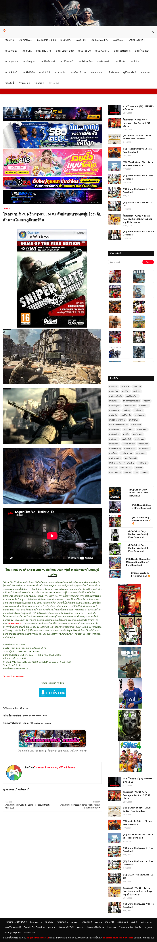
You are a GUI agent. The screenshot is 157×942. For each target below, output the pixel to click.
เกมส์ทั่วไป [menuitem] (44, 72)
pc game (74, 922)
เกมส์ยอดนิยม (114, 434)
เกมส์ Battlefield (131, 458)
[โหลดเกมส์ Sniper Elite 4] (130, 648)
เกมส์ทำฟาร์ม (126, 415)
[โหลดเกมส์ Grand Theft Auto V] (130, 616)
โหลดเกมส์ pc (62, 922)
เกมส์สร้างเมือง (129, 449)
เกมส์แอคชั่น (141, 453)
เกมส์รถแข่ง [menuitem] (11, 50)
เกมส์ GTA (113, 468)
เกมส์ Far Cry (142, 463)
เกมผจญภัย (113, 386)
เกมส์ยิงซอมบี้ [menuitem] (66, 61)
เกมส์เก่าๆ (136, 391)
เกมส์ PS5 (138, 468)
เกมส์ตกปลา (143, 406)
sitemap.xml (29, 932)
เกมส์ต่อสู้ (126, 410)
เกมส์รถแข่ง (113, 439)
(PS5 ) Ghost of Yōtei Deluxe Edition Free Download (137, 137)
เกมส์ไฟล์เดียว (114, 429)
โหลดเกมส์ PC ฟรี (66, 927)
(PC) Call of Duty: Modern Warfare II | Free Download (138, 520)
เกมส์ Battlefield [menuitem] (122, 50)
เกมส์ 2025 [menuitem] (81, 39)
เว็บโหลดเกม (122, 922)
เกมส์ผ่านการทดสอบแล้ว (118, 425)
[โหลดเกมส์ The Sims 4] (130, 742)
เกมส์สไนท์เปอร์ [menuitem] (137, 39)
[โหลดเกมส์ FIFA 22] (130, 679)
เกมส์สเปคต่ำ (143, 444)
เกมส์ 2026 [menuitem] (65, 39)
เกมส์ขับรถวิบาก (132, 396)
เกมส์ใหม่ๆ (113, 453)
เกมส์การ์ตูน (113, 391)
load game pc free (13, 932)
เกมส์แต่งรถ (138, 410)
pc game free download (38, 938)
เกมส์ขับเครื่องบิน (115, 396)
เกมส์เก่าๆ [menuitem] (134, 61)
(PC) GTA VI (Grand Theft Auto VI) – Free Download (138, 164)
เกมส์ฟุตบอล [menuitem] (11, 61)
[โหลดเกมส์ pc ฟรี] (52, 746)
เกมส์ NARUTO (126, 468)
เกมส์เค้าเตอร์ (114, 401)
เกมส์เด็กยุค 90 (114, 406)
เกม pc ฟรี (109, 922)
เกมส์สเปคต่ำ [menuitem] (103, 61)
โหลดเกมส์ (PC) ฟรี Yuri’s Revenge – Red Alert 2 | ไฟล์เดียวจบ (136, 123)
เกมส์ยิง (126, 434)
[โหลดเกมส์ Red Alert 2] (130, 585)
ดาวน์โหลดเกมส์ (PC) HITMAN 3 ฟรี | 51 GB (138, 108)
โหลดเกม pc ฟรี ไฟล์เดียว (16, 922)
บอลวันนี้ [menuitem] (9, 83)
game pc (145, 472)
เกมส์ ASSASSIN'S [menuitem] (99, 39)
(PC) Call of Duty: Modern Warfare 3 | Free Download (138, 506)
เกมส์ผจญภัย (133, 420)
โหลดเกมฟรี (87, 922)
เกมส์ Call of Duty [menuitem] (65, 50)
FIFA (136, 472)
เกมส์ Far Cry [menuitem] (84, 50)
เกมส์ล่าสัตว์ (126, 439)
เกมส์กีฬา (125, 391)
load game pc (36, 922)
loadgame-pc (146, 922)
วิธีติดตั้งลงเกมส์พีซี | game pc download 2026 (25, 715)
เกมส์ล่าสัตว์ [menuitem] (11, 72)
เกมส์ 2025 (125, 386)
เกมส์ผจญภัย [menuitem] (29, 61)
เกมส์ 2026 (137, 386)
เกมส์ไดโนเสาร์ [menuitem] (47, 61)
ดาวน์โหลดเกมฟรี (13, 927)
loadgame (111, 927)
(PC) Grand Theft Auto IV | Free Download (138, 233)
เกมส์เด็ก (147, 401)
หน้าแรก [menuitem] (9, 39)
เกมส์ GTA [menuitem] (27, 50)
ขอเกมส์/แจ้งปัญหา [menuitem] (46, 39)
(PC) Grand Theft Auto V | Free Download (138, 177)
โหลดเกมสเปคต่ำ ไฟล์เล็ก (130, 927)
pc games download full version (118, 938)
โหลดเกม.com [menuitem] (25, 39)
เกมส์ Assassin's (115, 458)
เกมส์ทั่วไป (113, 415)
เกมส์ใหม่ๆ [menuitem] (120, 61)
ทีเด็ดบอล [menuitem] (114, 72)
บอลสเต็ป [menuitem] (39, 83)
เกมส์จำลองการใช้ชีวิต (131, 401)
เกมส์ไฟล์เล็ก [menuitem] (28, 72)
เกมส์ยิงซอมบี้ (137, 434)
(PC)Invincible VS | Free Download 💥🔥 (141, 548)
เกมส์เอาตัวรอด (126, 453)
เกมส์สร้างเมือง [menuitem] (85, 61)
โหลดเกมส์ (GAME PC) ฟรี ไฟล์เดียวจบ (54, 767)
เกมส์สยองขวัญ (115, 449)
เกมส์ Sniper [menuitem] (118, 39)
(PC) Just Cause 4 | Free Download (142, 576)
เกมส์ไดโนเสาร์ (130, 406)
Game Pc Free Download (34, 927)
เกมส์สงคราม (114, 444)
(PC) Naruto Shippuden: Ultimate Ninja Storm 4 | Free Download (138, 534)
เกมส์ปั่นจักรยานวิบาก (117, 420)
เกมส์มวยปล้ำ (142, 429)
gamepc (98, 922)
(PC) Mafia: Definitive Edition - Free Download (138, 150)
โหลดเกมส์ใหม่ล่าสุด (95, 927)
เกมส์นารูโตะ (140, 415)
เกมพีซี (134, 922)
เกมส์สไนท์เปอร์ (129, 444)
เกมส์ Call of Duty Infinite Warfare (121, 463)
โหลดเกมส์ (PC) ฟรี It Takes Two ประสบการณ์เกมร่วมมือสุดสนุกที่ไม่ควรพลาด (137, 219)
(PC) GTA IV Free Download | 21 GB (138, 204)
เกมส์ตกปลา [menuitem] (60, 72)
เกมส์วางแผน (139, 439)
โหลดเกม (49, 922)
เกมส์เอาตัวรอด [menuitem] (78, 72)
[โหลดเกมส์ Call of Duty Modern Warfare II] (130, 711)
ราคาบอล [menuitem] (145, 72)
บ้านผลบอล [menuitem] (24, 83)
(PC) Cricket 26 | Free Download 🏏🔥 (141, 492)
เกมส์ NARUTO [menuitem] (102, 50)
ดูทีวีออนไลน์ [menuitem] (129, 72)
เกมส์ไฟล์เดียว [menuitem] (142, 50)
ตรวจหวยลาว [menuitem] (97, 72)
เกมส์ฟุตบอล (136, 425)
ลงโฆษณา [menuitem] (54, 83)
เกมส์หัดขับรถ (144, 449)
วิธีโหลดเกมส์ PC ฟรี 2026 (15, 708)
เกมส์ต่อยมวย (114, 410)
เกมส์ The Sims (115, 472)
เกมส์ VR (127, 472)
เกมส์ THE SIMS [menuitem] (44, 50)
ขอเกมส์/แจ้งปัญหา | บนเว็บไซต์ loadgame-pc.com (27, 723)
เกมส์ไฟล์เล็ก (129, 429)
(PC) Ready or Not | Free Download (142, 562)
